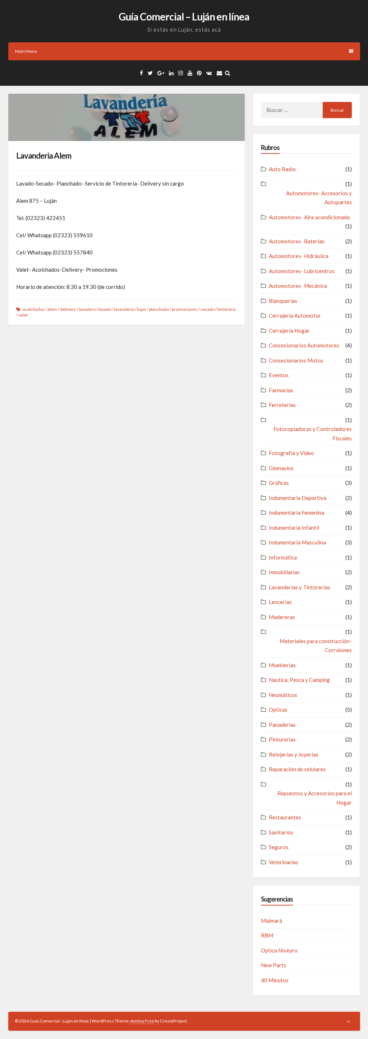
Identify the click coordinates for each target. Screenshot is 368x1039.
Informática (283, 557)
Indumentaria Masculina (297, 542)
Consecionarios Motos (296, 360)
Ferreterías (282, 405)
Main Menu (26, 51)
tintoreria (226, 309)
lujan (141, 309)
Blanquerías (283, 301)
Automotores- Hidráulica (298, 256)
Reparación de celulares (297, 769)
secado (208, 309)
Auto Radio (282, 169)
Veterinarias (283, 862)
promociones (185, 309)
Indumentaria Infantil (294, 527)
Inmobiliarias (284, 572)
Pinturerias (282, 739)
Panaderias (282, 724)
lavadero (87, 309)
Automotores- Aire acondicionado (309, 217)
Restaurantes (285, 817)
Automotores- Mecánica (298, 285)
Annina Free (142, 1021)
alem (52, 309)
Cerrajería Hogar (289, 330)
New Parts (273, 965)
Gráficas (279, 482)
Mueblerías (282, 665)
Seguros (279, 847)
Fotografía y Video (291, 453)
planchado (159, 309)
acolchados (34, 309)
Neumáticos (283, 695)
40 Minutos (275, 980)
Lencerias (280, 602)
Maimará (271, 920)
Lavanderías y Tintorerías (299, 587)
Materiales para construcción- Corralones (316, 646)
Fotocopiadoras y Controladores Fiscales (312, 433)
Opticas (278, 709)
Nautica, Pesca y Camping (299, 680)
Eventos (279, 375)
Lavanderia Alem (43, 155)
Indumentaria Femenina (296, 512)
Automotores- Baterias (297, 241)
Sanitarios (281, 832)
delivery (68, 309)
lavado (104, 309)
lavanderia (124, 309)
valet (23, 315)
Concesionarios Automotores (304, 345)
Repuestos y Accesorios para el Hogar (314, 798)
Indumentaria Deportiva (297, 498)
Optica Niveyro (279, 950)
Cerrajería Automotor (295, 315)
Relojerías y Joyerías (293, 754)
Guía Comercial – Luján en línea (184, 16)
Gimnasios (281, 468)
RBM (267, 935)
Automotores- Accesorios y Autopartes (319, 198)
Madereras (282, 617)
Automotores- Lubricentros (302, 271)
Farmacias (281, 390)
